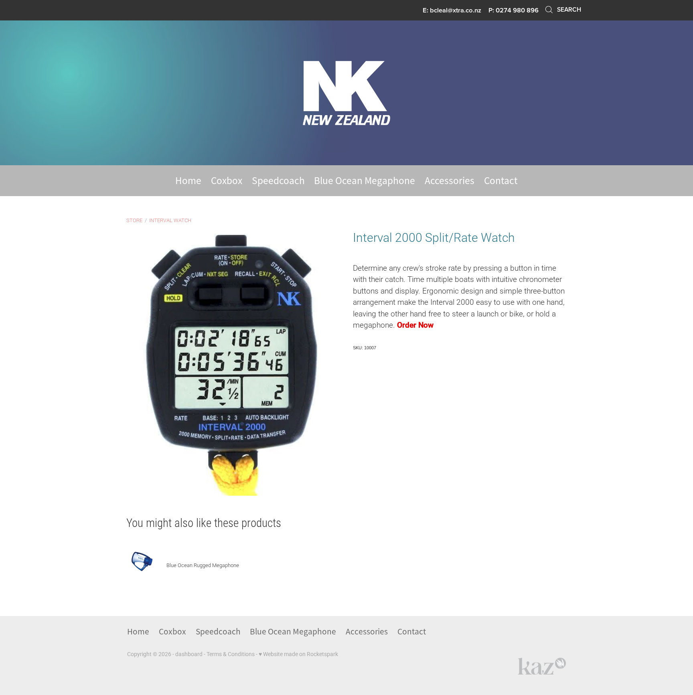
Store (134, 220)
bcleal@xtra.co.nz (455, 10)
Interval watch (170, 220)
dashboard (189, 654)
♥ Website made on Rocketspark (298, 654)
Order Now (415, 325)
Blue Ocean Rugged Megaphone (202, 565)
